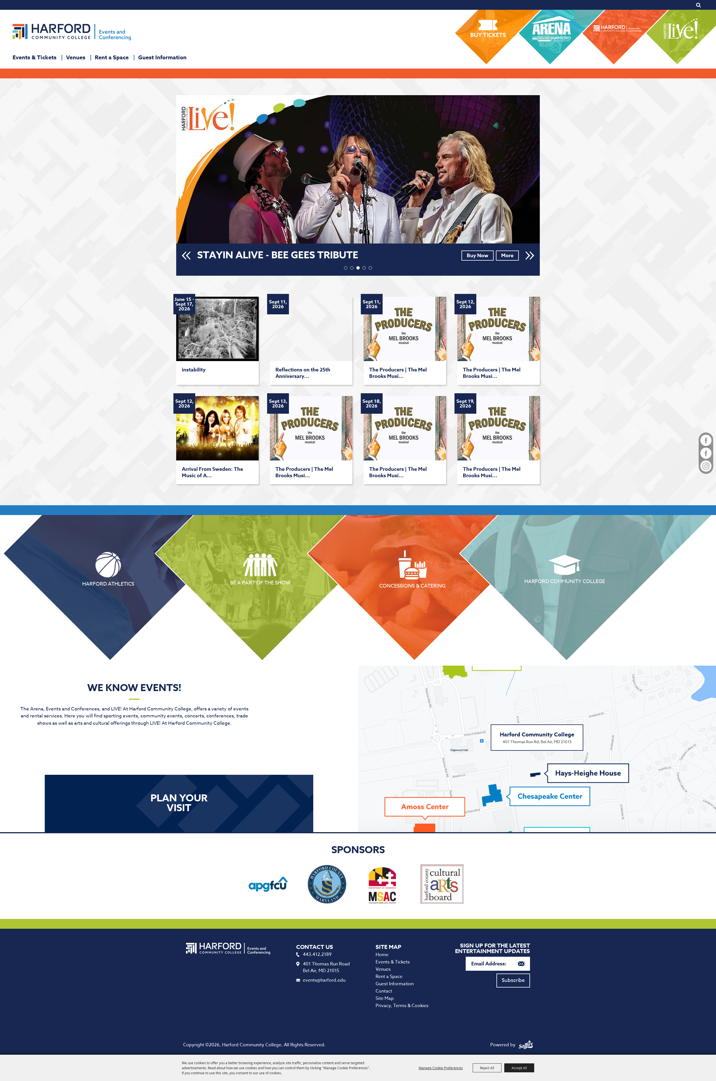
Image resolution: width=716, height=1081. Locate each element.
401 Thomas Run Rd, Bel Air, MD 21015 (537, 737)
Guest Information (162, 57)
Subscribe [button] (513, 980)
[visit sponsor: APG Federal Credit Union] (268, 885)
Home (382, 954)
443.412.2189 (317, 954)
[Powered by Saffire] (526, 1045)
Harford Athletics (108, 583)
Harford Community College (564, 580)
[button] (186, 255)
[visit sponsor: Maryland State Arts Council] (383, 885)
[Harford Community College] (72, 32)
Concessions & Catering (412, 585)
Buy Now (477, 255)
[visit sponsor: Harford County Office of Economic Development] (327, 885)
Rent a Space (112, 57)
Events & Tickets (34, 57)
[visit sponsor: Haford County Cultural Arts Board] (442, 885)
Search (698, 5)
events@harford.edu (324, 980)
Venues (75, 57)
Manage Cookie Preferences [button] (441, 1068)
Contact (384, 991)
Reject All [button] (487, 1068)
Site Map (385, 998)
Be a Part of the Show (260, 582)
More (507, 255)
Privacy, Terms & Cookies (402, 1005)
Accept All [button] (519, 1068)
